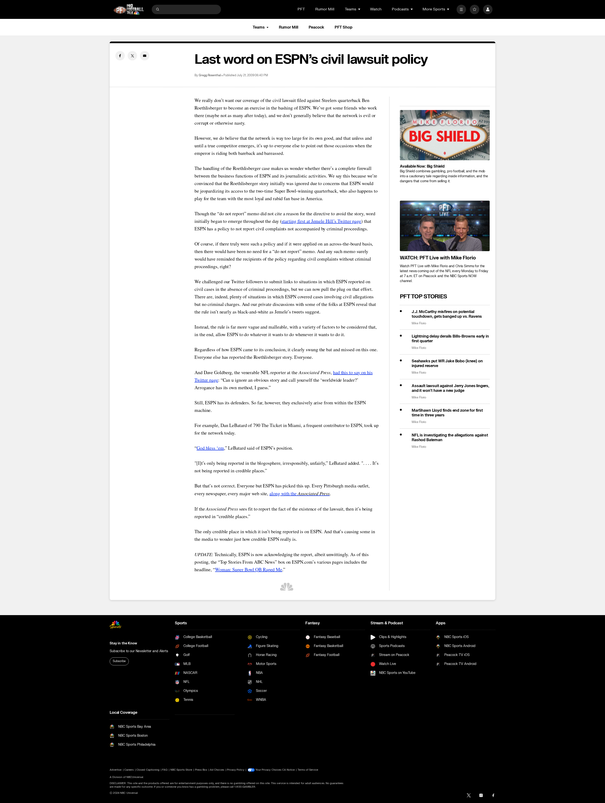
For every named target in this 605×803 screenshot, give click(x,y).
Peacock (316, 27)
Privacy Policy (235, 770)
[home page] (128, 9)
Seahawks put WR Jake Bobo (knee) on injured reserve (447, 363)
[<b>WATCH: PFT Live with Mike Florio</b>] (445, 226)
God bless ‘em (210, 448)
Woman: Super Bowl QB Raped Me (248, 569)
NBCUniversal (134, 777)
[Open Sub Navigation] (359, 9)
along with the (299, 493)
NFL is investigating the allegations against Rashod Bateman (450, 437)
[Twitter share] (132, 55)
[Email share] (144, 55)
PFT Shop (343, 27)
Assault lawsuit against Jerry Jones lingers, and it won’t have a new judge (450, 388)
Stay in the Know (123, 643)
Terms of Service (308, 770)
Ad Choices (217, 770)
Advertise (116, 770)
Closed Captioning (148, 770)
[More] (461, 9)
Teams (258, 27)
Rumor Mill (324, 9)
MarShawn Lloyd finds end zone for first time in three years (447, 413)
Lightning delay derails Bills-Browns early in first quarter (450, 338)
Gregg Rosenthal (210, 75)
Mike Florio (419, 323)
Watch (375, 9)
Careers (129, 770)
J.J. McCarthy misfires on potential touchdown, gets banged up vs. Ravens (447, 314)
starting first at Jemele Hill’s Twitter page (321, 221)
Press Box (201, 770)
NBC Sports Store (181, 770)
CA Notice (288, 770)
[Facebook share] (120, 55)
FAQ (165, 770)
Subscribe (119, 661)
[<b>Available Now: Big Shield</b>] (445, 135)
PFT (301, 9)
